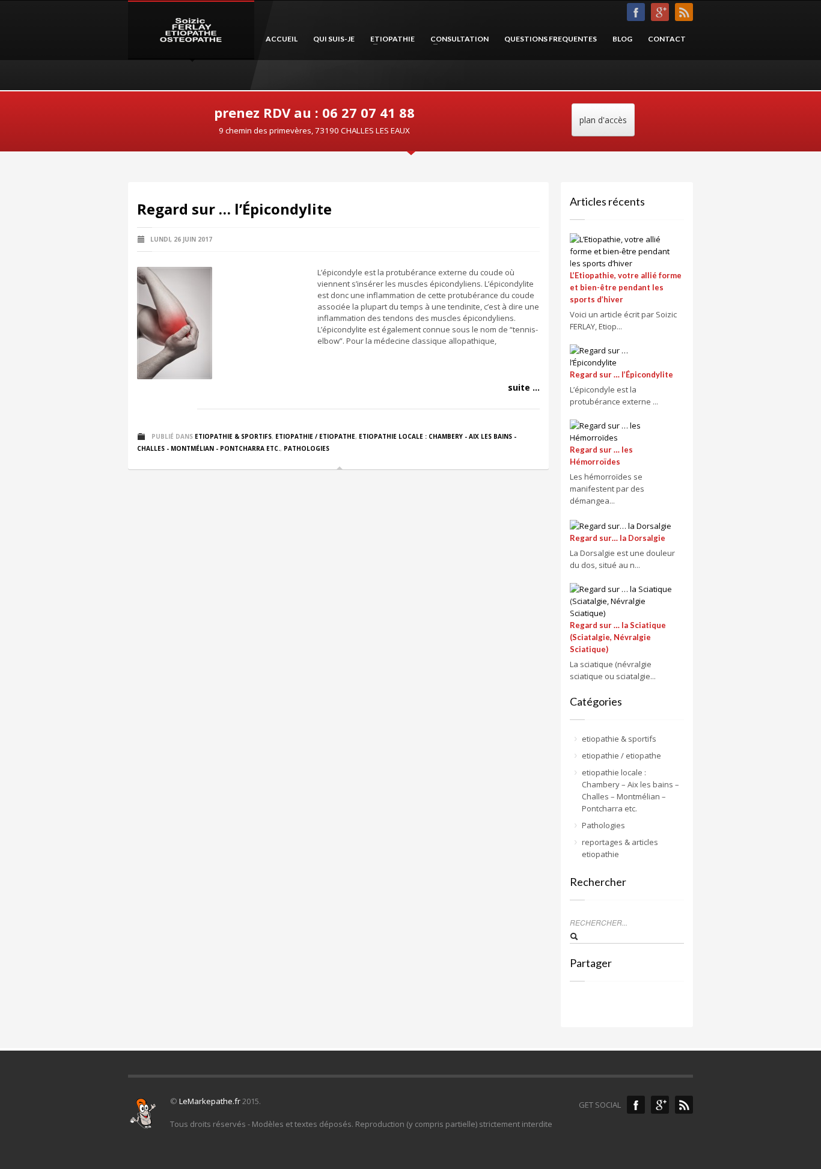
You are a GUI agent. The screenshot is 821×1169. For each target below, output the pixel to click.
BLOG (622, 39)
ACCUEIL (282, 39)
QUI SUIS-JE (334, 39)
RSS (684, 12)
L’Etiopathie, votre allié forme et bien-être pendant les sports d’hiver (626, 287)
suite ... (524, 387)
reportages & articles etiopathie (620, 848)
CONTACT (667, 39)
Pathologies (306, 448)
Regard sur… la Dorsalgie (617, 538)
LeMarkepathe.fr (209, 1101)
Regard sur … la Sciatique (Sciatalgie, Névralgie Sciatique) (618, 637)
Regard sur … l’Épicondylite (234, 209)
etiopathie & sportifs (233, 436)
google (660, 1105)
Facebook (636, 1105)
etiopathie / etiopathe (315, 436)
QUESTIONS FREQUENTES (550, 39)
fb (636, 12)
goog (660, 12)
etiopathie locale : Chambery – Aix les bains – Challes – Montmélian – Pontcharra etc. (630, 790)
